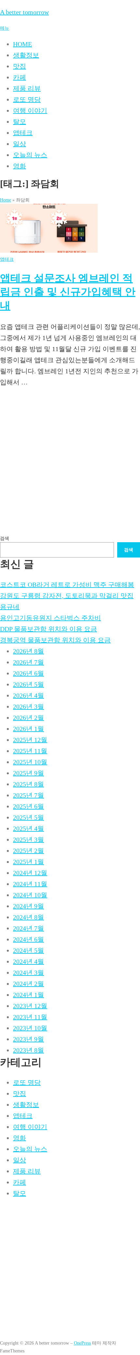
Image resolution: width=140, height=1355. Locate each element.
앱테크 (23, 132)
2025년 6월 (28, 806)
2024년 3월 (28, 972)
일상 (19, 143)
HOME (22, 44)
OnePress (82, 1343)
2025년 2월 (28, 850)
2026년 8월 (28, 651)
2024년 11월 (30, 883)
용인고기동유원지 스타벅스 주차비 (50, 617)
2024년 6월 (28, 939)
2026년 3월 (28, 706)
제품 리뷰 (27, 88)
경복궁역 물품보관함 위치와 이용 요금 (55, 640)
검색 (4, 538)
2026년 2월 (28, 717)
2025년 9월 (28, 773)
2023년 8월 (28, 1050)
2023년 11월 (30, 1016)
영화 (19, 166)
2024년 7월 (28, 928)
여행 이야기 (30, 110)
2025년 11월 (30, 750)
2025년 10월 (30, 762)
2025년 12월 (30, 739)
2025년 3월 (28, 839)
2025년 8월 (28, 784)
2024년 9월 (28, 906)
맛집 (19, 66)
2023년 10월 (30, 1028)
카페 (19, 77)
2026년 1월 (28, 728)
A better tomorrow (24, 12)
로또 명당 (27, 99)
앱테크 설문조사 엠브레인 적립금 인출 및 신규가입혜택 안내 (67, 291)
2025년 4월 (28, 828)
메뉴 (4, 28)
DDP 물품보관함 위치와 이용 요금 (48, 629)
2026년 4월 (28, 695)
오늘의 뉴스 (30, 154)
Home (5, 199)
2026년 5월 (28, 684)
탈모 (19, 121)
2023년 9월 (28, 1039)
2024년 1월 (28, 994)
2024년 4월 (28, 961)
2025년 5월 (28, 817)
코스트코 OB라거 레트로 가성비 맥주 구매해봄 (67, 584)
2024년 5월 (28, 950)
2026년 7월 (28, 662)
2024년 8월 (28, 917)
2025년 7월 (28, 795)
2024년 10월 (30, 895)
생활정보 (26, 55)
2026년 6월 (28, 673)
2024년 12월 (30, 872)
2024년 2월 (28, 983)
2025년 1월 (28, 861)
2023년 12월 (30, 1005)
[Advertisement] (70, 464)
